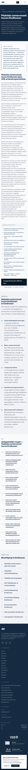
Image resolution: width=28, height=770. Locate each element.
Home (2, 9)
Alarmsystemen (5, 688)
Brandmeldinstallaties (7, 695)
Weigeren (6, 765)
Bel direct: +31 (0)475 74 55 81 (15, 287)
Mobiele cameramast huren (8, 699)
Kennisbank (4, 670)
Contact (3, 677)
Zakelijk (3, 658)
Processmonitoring (6, 697)
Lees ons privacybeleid (15, 762)
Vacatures (3, 675)
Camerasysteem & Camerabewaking (11, 685)
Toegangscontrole (6, 690)
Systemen (4, 656)
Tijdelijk (3, 663)
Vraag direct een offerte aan (12, 282)
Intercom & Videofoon (7, 692)
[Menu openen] (25, 2)
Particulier (4, 660)
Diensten (3, 653)
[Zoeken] (21, 2)
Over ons (3, 672)
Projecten (4, 668)
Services (3, 665)
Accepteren (15, 765)
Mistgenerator (5, 702)
